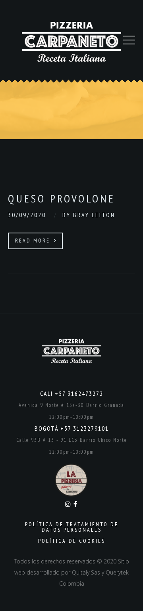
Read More (33, 240)
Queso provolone (61, 198)
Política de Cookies (71, 540)
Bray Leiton (94, 215)
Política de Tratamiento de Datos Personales (71, 527)
